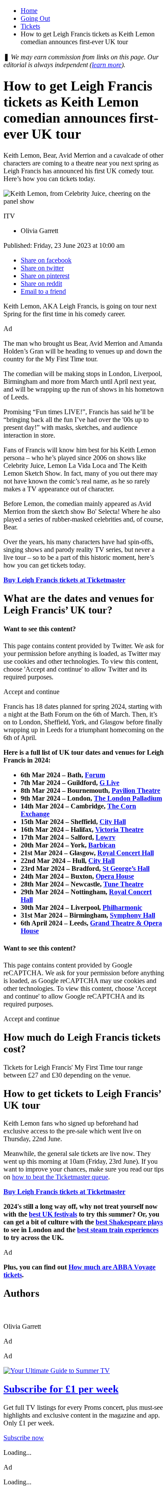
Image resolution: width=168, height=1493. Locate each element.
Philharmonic (122, 907)
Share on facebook (46, 260)
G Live (109, 782)
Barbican (101, 845)
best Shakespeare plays (129, 1222)
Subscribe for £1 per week (60, 1389)
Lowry (105, 837)
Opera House (115, 876)
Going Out (35, 18)
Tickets (30, 26)
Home (29, 10)
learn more (106, 64)
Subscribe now (23, 1437)
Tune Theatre (123, 884)
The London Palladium (128, 798)
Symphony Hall (132, 915)
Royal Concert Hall (125, 853)
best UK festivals (53, 1214)
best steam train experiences (118, 1229)
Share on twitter (42, 268)
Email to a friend (43, 291)
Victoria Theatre (119, 829)
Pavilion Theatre (136, 790)
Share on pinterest (45, 275)
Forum (95, 775)
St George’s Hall (126, 868)
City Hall (113, 821)
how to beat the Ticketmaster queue (60, 1177)
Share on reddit (41, 283)
